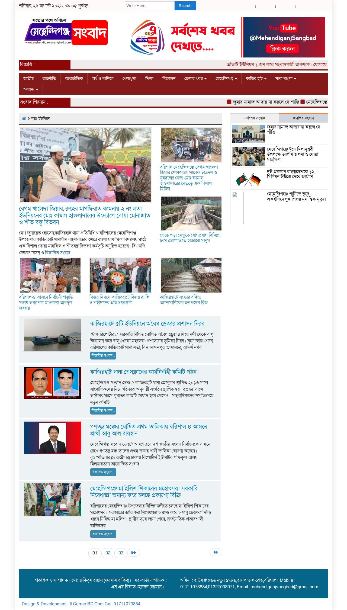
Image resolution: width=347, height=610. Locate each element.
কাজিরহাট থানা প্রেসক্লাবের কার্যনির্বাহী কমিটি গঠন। (145, 372)
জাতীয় (28, 79)
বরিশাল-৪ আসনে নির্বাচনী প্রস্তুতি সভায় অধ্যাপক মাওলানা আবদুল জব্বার (46, 302)
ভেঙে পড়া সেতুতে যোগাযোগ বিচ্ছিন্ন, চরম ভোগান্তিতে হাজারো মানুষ (190, 238)
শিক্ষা (149, 79)
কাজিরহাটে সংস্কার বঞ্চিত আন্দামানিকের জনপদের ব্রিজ (184, 300)
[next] (133, 553)
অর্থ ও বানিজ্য (103, 79)
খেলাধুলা (129, 79)
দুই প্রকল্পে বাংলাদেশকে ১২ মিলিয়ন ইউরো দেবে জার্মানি (290, 174)
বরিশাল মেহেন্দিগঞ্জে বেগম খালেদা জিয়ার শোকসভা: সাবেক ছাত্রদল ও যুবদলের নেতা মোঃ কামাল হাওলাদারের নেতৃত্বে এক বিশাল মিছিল (189, 178)
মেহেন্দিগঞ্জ (225, 79)
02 (107, 553)
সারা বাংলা (284, 79)
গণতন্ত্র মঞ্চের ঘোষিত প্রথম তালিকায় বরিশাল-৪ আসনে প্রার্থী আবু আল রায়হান (148, 430)
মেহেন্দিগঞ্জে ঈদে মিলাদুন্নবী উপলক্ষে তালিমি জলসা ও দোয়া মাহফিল (292, 154)
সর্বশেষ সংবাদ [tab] (254, 118)
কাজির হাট (255, 79)
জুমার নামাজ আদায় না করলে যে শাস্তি (256, 102)
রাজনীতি (49, 79)
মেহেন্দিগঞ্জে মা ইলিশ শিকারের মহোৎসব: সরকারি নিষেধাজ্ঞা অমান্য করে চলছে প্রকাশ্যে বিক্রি (144, 492)
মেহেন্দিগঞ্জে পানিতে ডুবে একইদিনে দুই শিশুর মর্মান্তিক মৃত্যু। (296, 196)
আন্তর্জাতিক (74, 79)
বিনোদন (168, 79)
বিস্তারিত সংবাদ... (59, 253)
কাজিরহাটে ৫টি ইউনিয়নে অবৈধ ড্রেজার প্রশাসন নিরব (147, 324)
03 (120, 553)
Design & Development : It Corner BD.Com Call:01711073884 (81, 604)
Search (185, 5)
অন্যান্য (29, 89)
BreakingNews (311, 604)
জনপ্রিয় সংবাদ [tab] (303, 118)
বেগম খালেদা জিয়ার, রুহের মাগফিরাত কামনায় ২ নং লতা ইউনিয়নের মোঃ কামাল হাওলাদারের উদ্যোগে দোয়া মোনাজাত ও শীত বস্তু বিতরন (84, 215)
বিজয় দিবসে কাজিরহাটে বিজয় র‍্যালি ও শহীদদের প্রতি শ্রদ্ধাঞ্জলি (119, 300)
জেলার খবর (194, 79)
